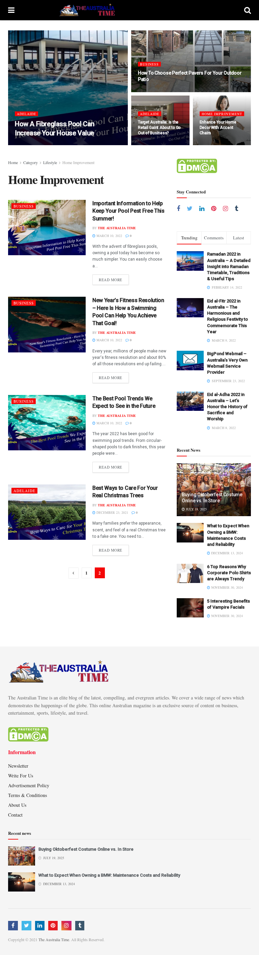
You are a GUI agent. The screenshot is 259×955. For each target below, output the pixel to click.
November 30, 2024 (226, 587)
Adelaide (26, 113)
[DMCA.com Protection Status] (197, 165)
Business (149, 64)
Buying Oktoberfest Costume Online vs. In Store (86, 849)
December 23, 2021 (111, 512)
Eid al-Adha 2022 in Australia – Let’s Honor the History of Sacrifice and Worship (227, 407)
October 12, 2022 (156, 144)
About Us (17, 805)
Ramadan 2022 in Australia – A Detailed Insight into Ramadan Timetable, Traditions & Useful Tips (229, 266)
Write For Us (20, 775)
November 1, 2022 (156, 91)
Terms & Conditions (27, 795)
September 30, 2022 (220, 144)
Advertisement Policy (28, 785)
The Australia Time (39, 144)
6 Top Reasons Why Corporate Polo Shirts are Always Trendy (229, 572)
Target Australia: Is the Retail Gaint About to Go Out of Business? (159, 127)
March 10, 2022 (108, 235)
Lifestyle (50, 162)
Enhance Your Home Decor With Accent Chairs (218, 127)
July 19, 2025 (196, 509)
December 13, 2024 (226, 553)
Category (30, 162)
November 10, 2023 (81, 144)
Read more (110, 279)
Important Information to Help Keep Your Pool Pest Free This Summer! (128, 211)
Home (13, 162)
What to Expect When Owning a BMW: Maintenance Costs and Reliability (109, 875)
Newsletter (18, 766)
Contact (15, 815)
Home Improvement (222, 113)
